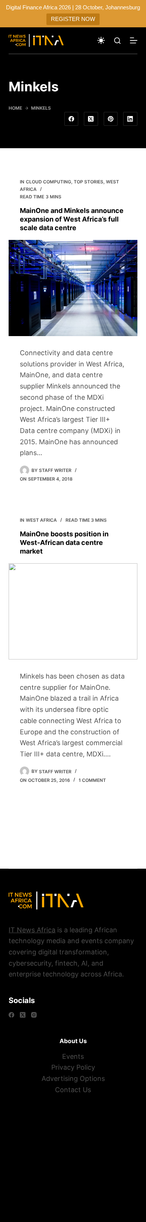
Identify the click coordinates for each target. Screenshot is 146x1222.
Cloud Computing (48, 182)
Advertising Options (73, 1078)
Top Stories (88, 182)
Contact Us (73, 1090)
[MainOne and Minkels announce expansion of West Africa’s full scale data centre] (73, 288)
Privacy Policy (73, 1067)
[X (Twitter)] (91, 119)
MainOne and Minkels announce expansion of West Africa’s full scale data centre (72, 219)
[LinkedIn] (130, 119)
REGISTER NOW (73, 19)
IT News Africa (32, 930)
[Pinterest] (111, 119)
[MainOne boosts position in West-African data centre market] (73, 611)
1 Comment (92, 780)
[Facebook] (71, 119)
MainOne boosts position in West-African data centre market (64, 542)
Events (73, 1056)
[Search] (117, 40)
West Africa (41, 520)
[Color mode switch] (101, 40)
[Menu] (133, 40)
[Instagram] (34, 1015)
